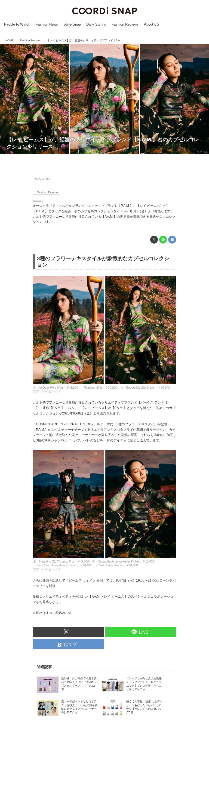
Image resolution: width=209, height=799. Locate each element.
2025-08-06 (42, 179)
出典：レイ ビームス (46, 391)
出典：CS (202, 151)
